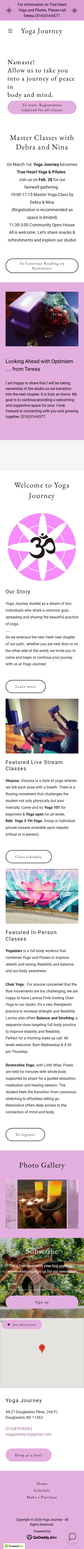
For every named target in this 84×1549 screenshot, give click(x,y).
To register (25, 1134)
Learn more (25, 686)
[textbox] (42, 1284)
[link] (42, 32)
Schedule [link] (42, 1490)
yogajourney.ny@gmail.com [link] (28, 1434)
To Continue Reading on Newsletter (42, 266)
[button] (11, 30)
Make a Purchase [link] (42, 1497)
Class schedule (28, 856)
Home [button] (42, 1483)
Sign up (42, 1302)
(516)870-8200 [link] (18, 1428)
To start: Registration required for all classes (42, 107)
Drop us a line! (28, 1455)
